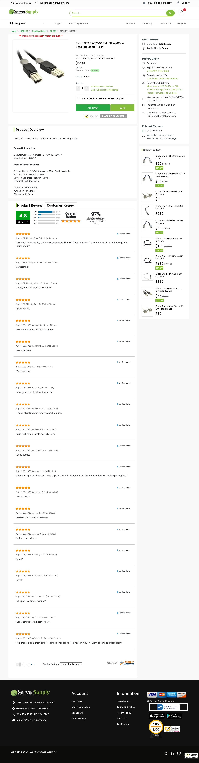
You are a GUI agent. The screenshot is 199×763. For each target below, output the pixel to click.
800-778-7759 (23, 2)
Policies (130, 23)
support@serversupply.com (54, 2)
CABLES (24, 31)
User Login (77, 701)
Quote (122, 108)
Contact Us (165, 23)
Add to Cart (93, 108)
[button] (191, 756)
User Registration (80, 707)
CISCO (86, 58)
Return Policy (124, 712)
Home (13, 31)
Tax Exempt (147, 23)
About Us (122, 718)
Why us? (181, 23)
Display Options (51, 664)
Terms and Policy (126, 707)
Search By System (78, 23)
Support (58, 23)
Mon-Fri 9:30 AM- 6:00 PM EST (33, 708)
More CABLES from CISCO (102, 58)
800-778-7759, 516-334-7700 (32, 714)
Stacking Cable (39, 31)
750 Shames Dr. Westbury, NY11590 (35, 702)
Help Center (123, 701)
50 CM (53, 31)
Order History (78, 718)
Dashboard (77, 712)
